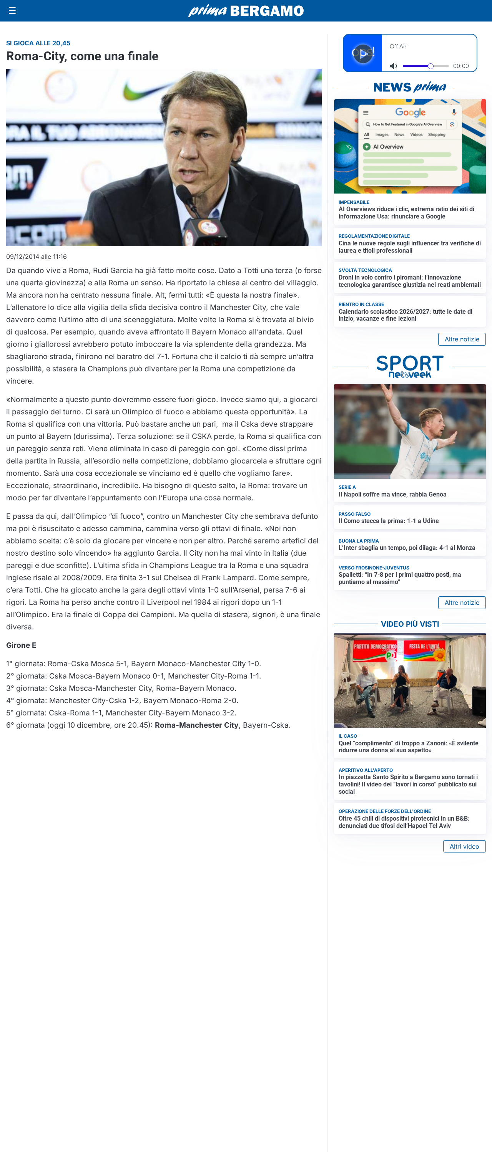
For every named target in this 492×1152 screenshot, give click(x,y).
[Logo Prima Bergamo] (246, 11)
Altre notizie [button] (462, 339)
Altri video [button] (464, 846)
